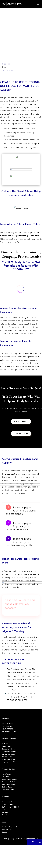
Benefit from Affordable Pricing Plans (21, 147)
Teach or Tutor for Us (9, 827)
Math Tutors (6, 744)
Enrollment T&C (33, 838)
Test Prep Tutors (8, 789)
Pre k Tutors (6, 774)
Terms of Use (21, 838)
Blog (4, 67)
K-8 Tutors (5, 776)
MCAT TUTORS (7, 729)
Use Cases (5, 815)
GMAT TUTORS (7, 724)
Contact (4, 832)
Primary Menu (38, 3)
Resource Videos (8, 802)
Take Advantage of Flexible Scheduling (21, 140)
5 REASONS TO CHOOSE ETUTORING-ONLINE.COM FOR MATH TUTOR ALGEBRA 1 (23, 686)
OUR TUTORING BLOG (10, 807)
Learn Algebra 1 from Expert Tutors (19, 129)
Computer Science (8, 749)
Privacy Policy (9, 838)
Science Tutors (7, 746)
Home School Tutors (9, 779)
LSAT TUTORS (7, 726)
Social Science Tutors (9, 759)
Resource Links (7, 804)
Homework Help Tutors (10, 782)
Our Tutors (5, 812)
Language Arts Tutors (9, 762)
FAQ (3, 809)
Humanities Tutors (8, 754)
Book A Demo (21, 421)
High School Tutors (9, 784)
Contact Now (21, 433)
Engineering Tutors (9, 751)
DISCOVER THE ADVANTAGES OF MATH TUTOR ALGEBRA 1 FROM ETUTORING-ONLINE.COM (21, 696)
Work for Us (6, 829)
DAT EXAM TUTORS (9, 731)
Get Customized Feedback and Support (21, 143)
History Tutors (7, 757)
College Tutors (7, 787)
